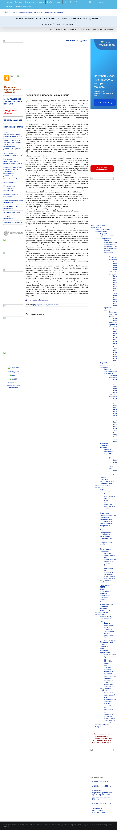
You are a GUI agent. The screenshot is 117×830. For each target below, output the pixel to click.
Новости (56, 305)
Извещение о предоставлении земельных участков (99, 810)
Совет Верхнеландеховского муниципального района (12, 134)
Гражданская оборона (10, 111)
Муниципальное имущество (43, 305)
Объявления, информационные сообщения (12, 89)
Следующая (82, 41)
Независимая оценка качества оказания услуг (13, 385)
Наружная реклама (13, 127)
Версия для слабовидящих (102, 168)
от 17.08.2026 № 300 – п (101, 803)
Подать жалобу (104, 102)
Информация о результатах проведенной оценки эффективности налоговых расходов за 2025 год (102, 795)
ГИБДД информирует (11, 212)
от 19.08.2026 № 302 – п (101, 786)
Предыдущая (70, 41)
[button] (75, 24)
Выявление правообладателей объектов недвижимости (12, 161)
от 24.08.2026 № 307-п (100, 781)
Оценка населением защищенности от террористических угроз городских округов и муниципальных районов (102, 738)
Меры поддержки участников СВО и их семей (12, 101)
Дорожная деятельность (12, 222)
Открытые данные (12, 120)
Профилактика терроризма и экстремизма (9, 188)
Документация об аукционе (36, 300)
